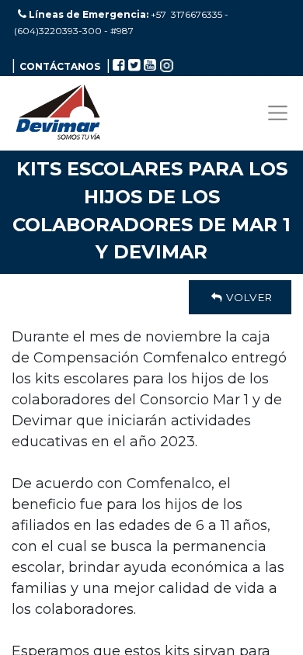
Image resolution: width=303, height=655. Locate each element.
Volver (247, 297)
